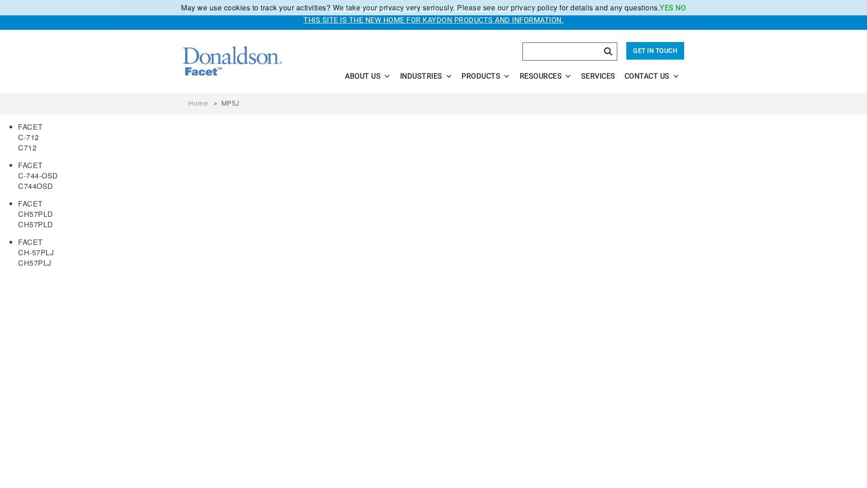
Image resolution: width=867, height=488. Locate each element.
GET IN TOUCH (655, 50)
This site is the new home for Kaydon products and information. (433, 20)
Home (198, 103)
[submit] (608, 51)
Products (480, 76)
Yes (667, 8)
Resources (541, 76)
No (681, 8)
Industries (421, 76)
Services (598, 76)
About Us (363, 76)
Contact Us (647, 76)
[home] (258, 61)
